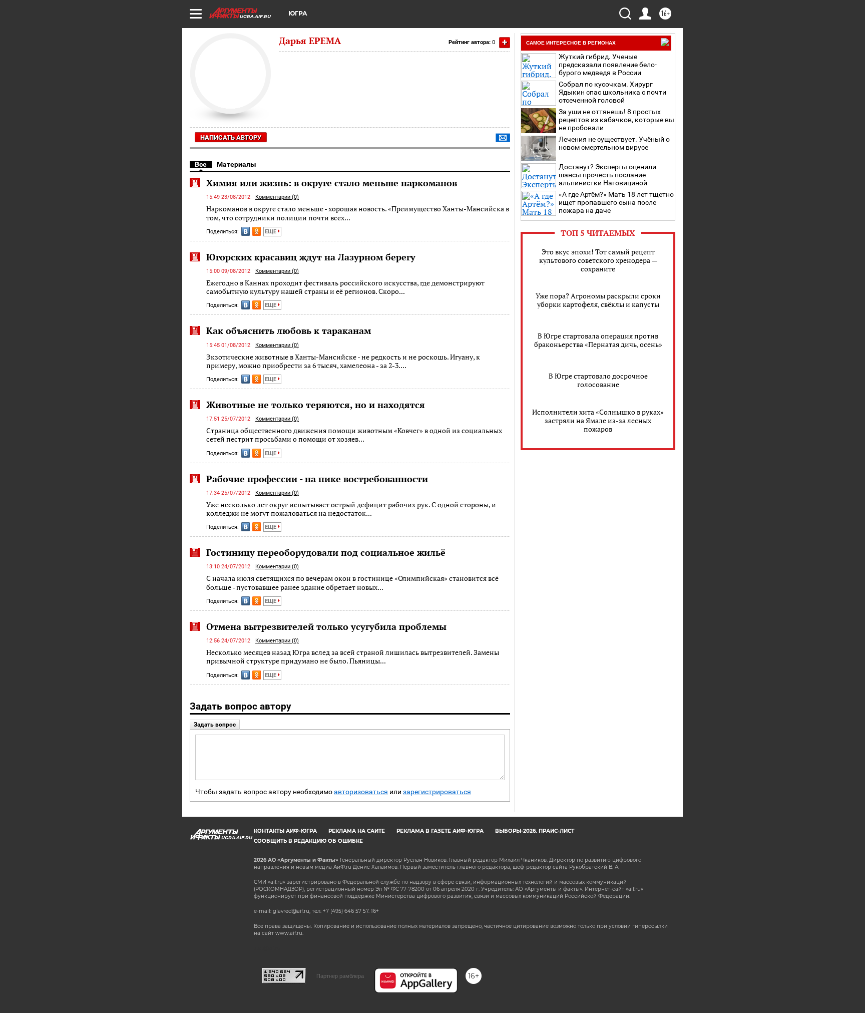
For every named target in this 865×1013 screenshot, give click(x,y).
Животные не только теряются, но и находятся (315, 405)
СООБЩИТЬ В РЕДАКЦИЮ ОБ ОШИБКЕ (308, 841)
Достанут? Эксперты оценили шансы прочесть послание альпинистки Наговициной (607, 175)
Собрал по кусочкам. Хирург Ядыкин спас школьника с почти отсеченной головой (612, 92)
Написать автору (230, 137)
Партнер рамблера (340, 976)
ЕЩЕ (271, 231)
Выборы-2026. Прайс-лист (534, 831)
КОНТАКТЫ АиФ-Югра (285, 831)
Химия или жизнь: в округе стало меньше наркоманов (331, 183)
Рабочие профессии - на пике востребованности (317, 479)
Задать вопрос (215, 724)
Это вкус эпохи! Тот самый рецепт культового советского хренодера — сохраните (598, 260)
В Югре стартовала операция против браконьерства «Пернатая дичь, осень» (598, 340)
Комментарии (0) (277, 197)
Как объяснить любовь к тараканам (288, 330)
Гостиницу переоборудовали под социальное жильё (326, 552)
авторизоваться (361, 792)
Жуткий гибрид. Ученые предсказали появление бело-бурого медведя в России (608, 65)
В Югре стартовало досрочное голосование (598, 380)
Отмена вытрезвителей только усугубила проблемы (326, 626)
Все (201, 164)
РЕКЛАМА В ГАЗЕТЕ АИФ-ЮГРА (440, 831)
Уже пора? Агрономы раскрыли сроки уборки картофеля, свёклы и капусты (598, 299)
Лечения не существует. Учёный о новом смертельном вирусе (614, 143)
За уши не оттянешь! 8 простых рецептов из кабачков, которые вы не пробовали (616, 120)
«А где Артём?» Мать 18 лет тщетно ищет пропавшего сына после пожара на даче (616, 202)
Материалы (236, 164)
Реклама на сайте (356, 831)
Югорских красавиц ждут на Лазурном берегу (310, 257)
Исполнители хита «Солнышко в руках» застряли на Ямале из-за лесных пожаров (598, 420)
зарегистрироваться (437, 792)
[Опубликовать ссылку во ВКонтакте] (245, 231)
